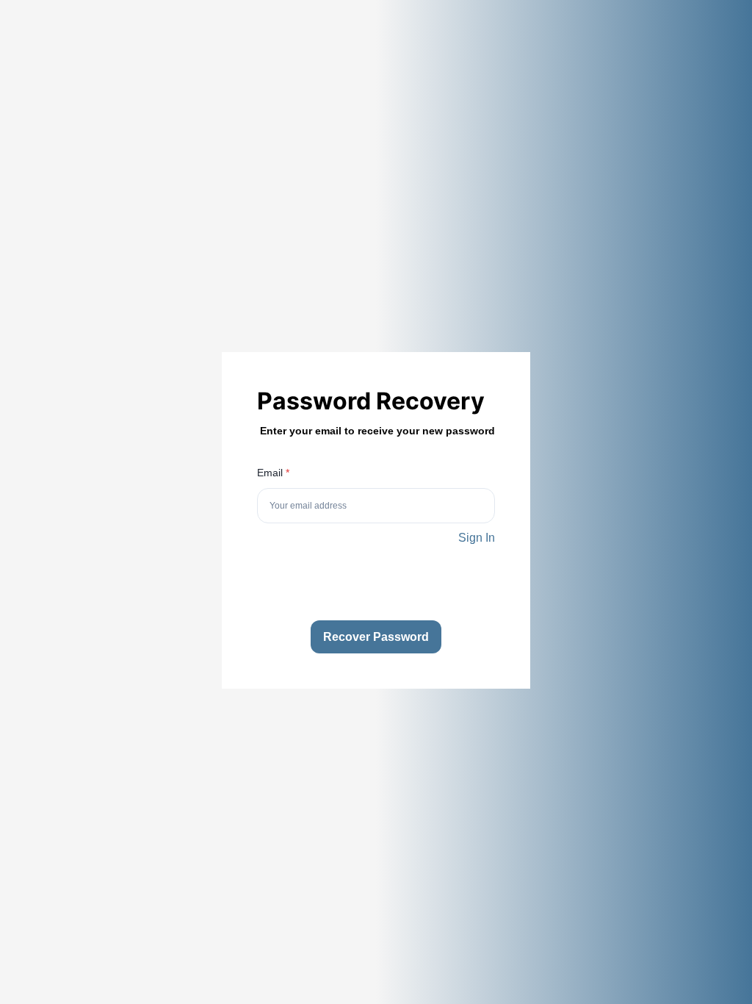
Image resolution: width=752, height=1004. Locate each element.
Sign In (476, 537)
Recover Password (376, 637)
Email (273, 472)
